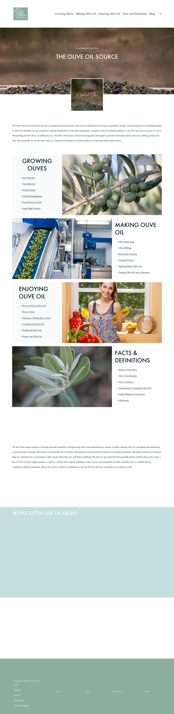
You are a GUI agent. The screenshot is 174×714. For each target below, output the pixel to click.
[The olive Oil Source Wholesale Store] (31, 615)
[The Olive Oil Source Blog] (68, 615)
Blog (152, 13)
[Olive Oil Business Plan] (143, 540)
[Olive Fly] (143, 577)
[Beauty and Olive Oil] (105, 540)
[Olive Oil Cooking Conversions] (68, 540)
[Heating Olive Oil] (31, 577)
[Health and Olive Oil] (31, 540)
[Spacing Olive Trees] (68, 577)
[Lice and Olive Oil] (105, 577)
